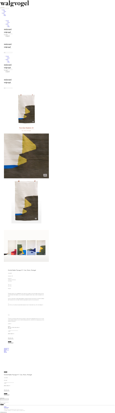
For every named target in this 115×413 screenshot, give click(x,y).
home (5, 14)
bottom (5, 11)
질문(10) (5, 351)
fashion (5, 15)
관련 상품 (5, 352)
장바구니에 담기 (6, 394)
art (4, 13)
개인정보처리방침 (6, 407)
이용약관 (5, 406)
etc (4, 12)
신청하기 (2, 404)
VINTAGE (3, 9)
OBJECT (7, 24)
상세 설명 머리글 (6, 348)
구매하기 (5, 393)
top (4, 10)
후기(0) (5, 350)
